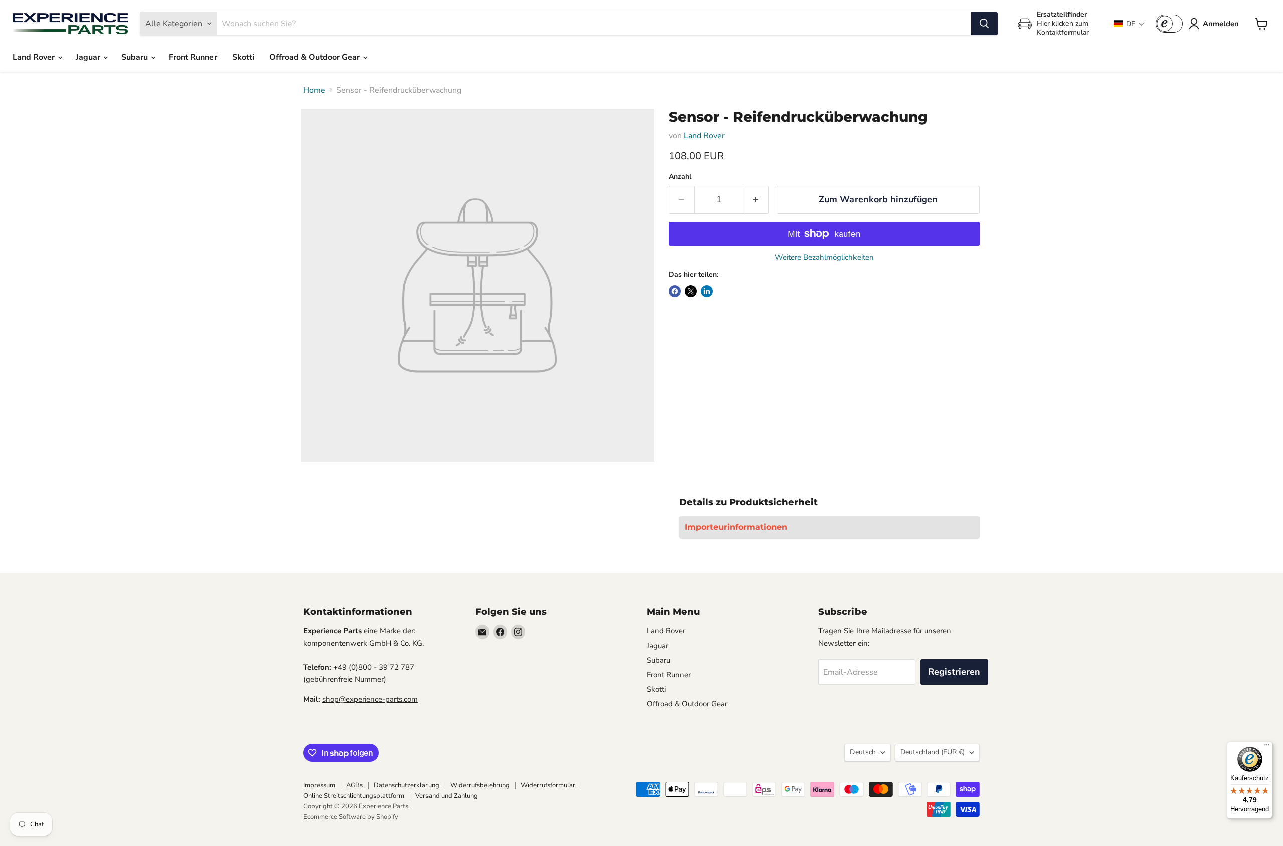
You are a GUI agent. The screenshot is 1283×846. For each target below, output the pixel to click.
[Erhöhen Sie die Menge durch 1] (756, 200)
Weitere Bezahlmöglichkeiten (824, 257)
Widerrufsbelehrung (480, 785)
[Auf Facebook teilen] (675, 291)
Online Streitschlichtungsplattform (353, 795)
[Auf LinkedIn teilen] (707, 291)
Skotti (243, 57)
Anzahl (680, 177)
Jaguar (89, 57)
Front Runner (193, 57)
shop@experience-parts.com (370, 699)
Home (314, 90)
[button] (1129, 24)
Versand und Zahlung (446, 795)
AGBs (354, 785)
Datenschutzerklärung (406, 785)
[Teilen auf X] (691, 291)
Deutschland (932, 752)
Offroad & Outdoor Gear (315, 57)
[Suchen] (984, 23)
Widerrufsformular (548, 785)
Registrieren (954, 672)
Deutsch (863, 752)
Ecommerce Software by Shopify (350, 816)
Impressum (319, 785)
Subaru (135, 57)
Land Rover (35, 57)
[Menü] (1267, 747)
